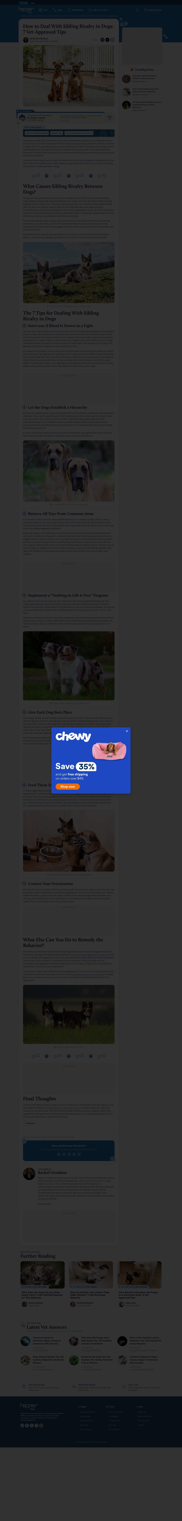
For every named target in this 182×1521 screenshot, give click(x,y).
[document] (91, 760)
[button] (127, 731)
